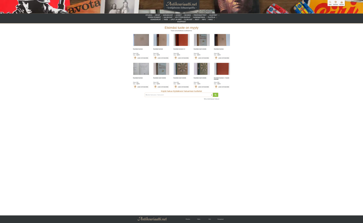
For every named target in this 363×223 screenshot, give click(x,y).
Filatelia (211, 17)
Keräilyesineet (154, 17)
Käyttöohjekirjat (183, 17)
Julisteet (213, 15)
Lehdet (179, 15)
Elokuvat (188, 19)
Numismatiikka (199, 17)
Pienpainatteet (200, 15)
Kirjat (157, 15)
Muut (197, 19)
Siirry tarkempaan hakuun (211, 99)
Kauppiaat (181, 21)
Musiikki (187, 15)
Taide (166, 19)
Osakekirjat (155, 19)
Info (204, 19)
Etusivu (149, 15)
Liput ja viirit (176, 19)
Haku (210, 19)
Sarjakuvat (168, 15)
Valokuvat (168, 17)
